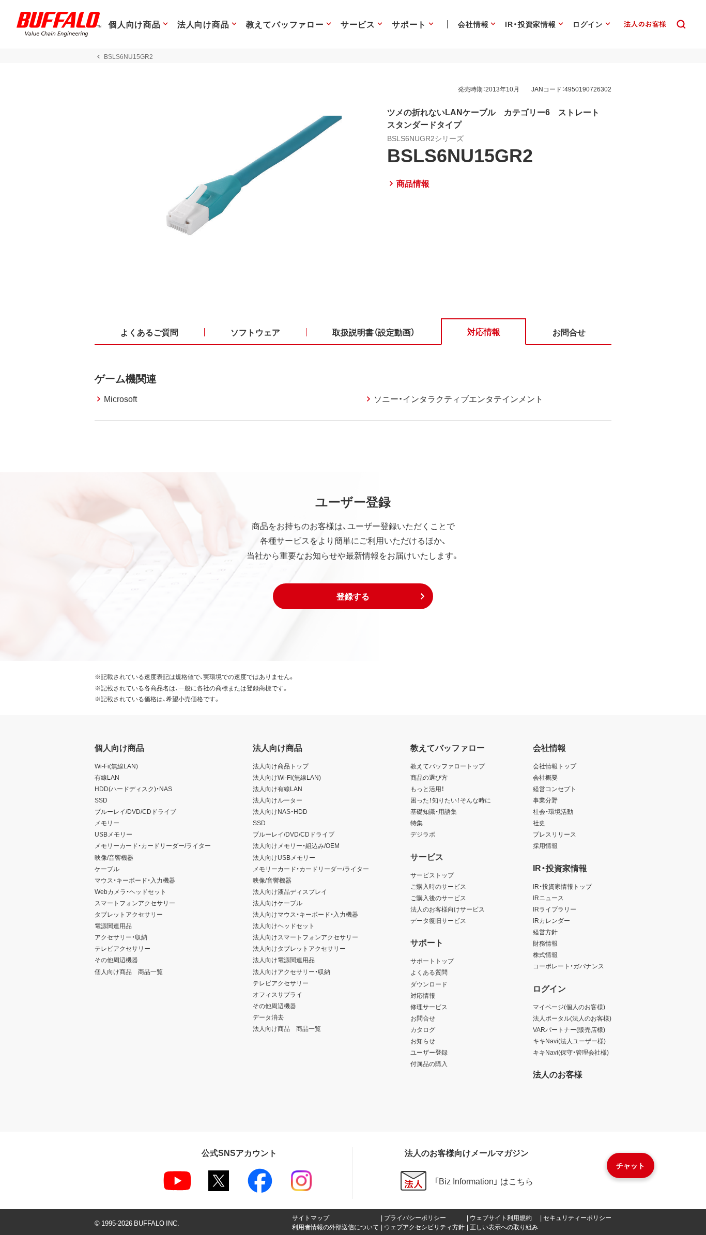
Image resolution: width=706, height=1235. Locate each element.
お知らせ (422, 1040)
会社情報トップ (554, 765)
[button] (353, 596)
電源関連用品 (113, 925)
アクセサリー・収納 (121, 936)
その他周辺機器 (116, 959)
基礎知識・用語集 (433, 811)
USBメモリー (113, 834)
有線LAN (107, 777)
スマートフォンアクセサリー (135, 902)
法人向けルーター (277, 800)
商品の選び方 (429, 777)
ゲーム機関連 (126, 378)
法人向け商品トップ (281, 765)
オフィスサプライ (277, 994)
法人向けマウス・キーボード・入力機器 (305, 914)
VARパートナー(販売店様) (569, 1029)
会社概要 (545, 777)
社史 (539, 822)
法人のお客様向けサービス (447, 909)
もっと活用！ (427, 788)
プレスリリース (554, 834)
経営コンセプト (554, 788)
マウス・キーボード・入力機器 (135, 880)
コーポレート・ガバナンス (568, 965)
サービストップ (432, 874)
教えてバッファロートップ (447, 765)
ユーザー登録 (429, 1052)
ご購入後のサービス (438, 897)
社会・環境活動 (553, 811)
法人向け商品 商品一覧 (287, 1028)
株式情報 (545, 954)
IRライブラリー (554, 909)
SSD (101, 800)
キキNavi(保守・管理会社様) (571, 1052)
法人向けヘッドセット (284, 925)
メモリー (107, 822)
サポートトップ (432, 960)
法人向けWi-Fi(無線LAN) (287, 777)
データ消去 (268, 1017)
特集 (416, 822)
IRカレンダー (551, 920)
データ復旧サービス (438, 920)
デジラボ (422, 834)
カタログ (422, 1029)
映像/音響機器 (114, 857)
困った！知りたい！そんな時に (450, 800)
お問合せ (422, 1018)
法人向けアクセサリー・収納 (291, 971)
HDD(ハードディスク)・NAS (133, 788)
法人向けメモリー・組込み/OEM (296, 845)
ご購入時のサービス (438, 886)
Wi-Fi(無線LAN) (116, 765)
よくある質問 (429, 972)
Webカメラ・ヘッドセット (130, 891)
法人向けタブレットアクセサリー (299, 948)
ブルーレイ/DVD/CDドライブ (135, 811)
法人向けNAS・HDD (280, 811)
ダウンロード (429, 984)
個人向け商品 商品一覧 (129, 971)
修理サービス (429, 1006)
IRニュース (548, 897)
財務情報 (545, 943)
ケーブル (107, 868)
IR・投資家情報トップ (562, 886)
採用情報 (545, 845)
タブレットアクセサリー (129, 914)
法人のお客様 (557, 1074)
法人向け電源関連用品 (284, 959)
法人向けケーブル (277, 902)
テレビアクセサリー (122, 948)
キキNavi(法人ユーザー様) (569, 1040)
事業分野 (545, 800)
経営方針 (545, 931)
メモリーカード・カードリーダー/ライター (153, 845)
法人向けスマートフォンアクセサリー (305, 936)
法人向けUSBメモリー (284, 857)
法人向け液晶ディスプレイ (290, 891)
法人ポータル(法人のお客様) (572, 1018)
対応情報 (422, 995)
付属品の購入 (429, 1063)
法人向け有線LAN (277, 788)
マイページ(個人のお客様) (569, 1006)
